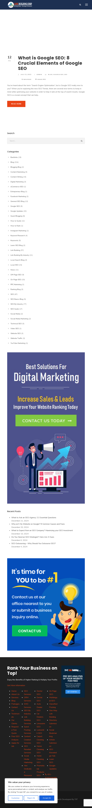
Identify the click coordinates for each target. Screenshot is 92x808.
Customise (15, 798)
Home (14, 691)
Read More (16, 104)
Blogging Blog (16, 167)
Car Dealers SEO (40, 716)
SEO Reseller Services (27, 749)
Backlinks (14, 157)
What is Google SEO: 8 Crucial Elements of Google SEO (50, 63)
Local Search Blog (17, 260)
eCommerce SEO (17, 187)
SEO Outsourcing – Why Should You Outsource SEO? (33, 543)
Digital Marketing (17, 182)
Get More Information (16, 685)
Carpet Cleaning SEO (40, 739)
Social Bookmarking (53, 733)
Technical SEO (16, 324)
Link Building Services (27, 720)
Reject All (31, 798)
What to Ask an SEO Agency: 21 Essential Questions (33, 517)
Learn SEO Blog (17, 245)
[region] (31, 790)
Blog (50, 74)
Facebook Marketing (18, 196)
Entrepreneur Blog (18, 191)
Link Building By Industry (20, 255)
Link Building (15, 250)
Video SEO (15, 328)
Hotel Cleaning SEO (40, 759)
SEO (65, 74)
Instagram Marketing (18, 231)
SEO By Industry (17, 304)
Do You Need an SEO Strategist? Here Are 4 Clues (32, 537)
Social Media (15, 314)
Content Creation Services (27, 739)
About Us (15, 694)
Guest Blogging (16, 216)
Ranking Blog (16, 289)
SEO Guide (15, 309)
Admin (39, 74)
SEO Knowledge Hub (53, 752)
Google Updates (17, 211)
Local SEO (14, 265)
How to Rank (15, 226)
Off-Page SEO (16, 275)
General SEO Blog (17, 201)
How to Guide (16, 221)
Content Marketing (18, 172)
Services (14, 697)
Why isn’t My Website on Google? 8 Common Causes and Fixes (38, 524)
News (13, 270)
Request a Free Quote (15, 730)
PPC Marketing (16, 284)
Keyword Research (18, 235)
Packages (15, 704)
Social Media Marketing (19, 319)
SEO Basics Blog (17, 299)
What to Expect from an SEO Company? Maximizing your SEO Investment (42, 530)
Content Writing (17, 177)
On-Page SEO (16, 279)
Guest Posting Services (27, 730)
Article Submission (53, 743)
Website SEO (16, 333)
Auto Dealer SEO (39, 707)
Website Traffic (16, 338)
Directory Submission (53, 723)
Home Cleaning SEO (40, 749)
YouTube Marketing (18, 343)
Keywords (14, 240)
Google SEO (58, 74)
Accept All (47, 798)
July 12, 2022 (25, 74)
